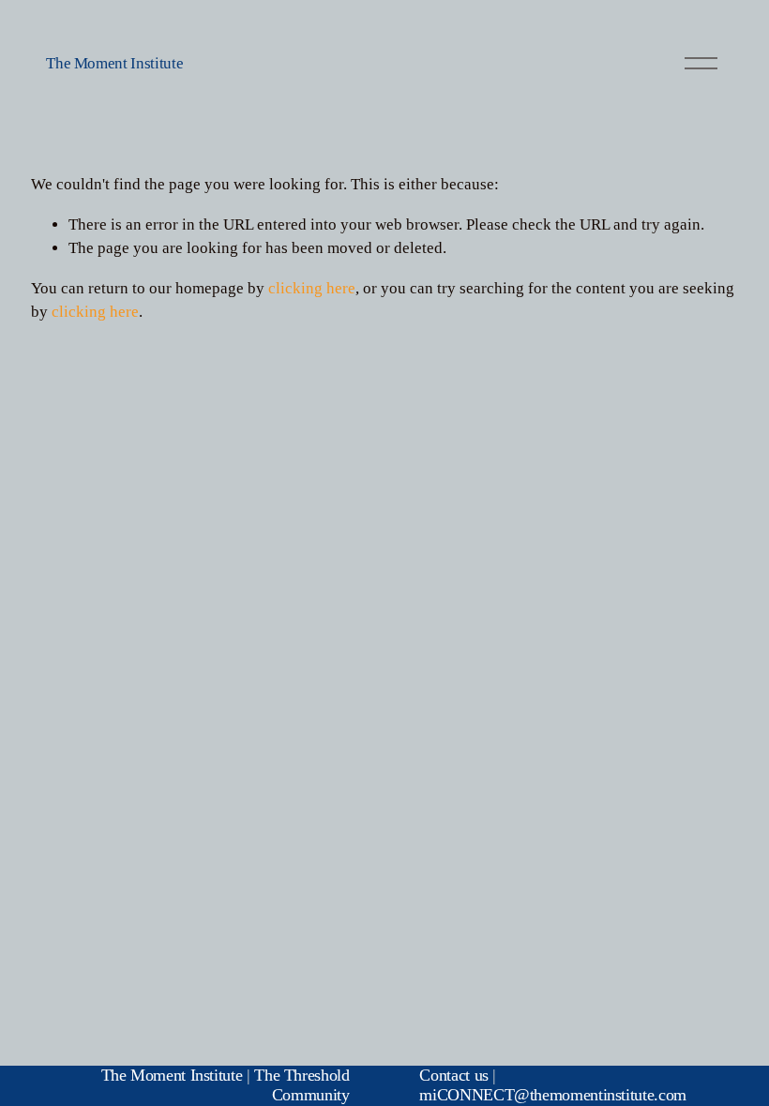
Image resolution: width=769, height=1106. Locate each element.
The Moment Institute (114, 63)
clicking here (311, 288)
